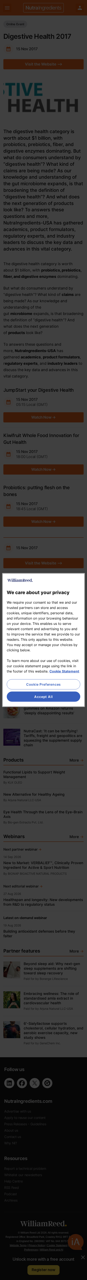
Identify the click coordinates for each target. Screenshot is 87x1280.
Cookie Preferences (43, 684)
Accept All (43, 697)
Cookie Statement (64, 671)
